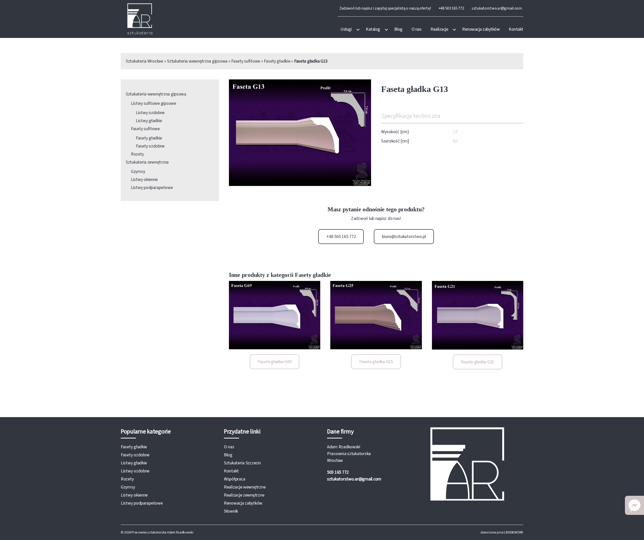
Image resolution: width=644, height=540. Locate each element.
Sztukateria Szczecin (242, 463)
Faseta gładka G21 (477, 362)
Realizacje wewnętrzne (244, 487)
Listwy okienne (144, 179)
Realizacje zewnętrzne (244, 495)
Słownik (231, 511)
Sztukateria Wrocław (144, 61)
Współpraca (234, 479)
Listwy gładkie (149, 121)
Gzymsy (138, 171)
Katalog (373, 29)
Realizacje (439, 29)
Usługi (346, 29)
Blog (398, 29)
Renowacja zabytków (481, 29)
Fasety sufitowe (245, 61)
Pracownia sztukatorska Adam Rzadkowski (162, 532)
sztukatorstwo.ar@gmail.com (497, 8)
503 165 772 (338, 472)
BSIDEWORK (514, 532)
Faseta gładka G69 (274, 362)
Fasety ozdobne (150, 146)
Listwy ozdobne (150, 113)
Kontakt (516, 29)
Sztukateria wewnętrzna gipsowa (197, 61)
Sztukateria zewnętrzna (147, 162)
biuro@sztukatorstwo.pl (404, 236)
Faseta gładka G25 (376, 362)
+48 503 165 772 (451, 8)
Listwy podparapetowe (152, 187)
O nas (417, 29)
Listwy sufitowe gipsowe (153, 103)
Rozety (137, 154)
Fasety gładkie (277, 61)
